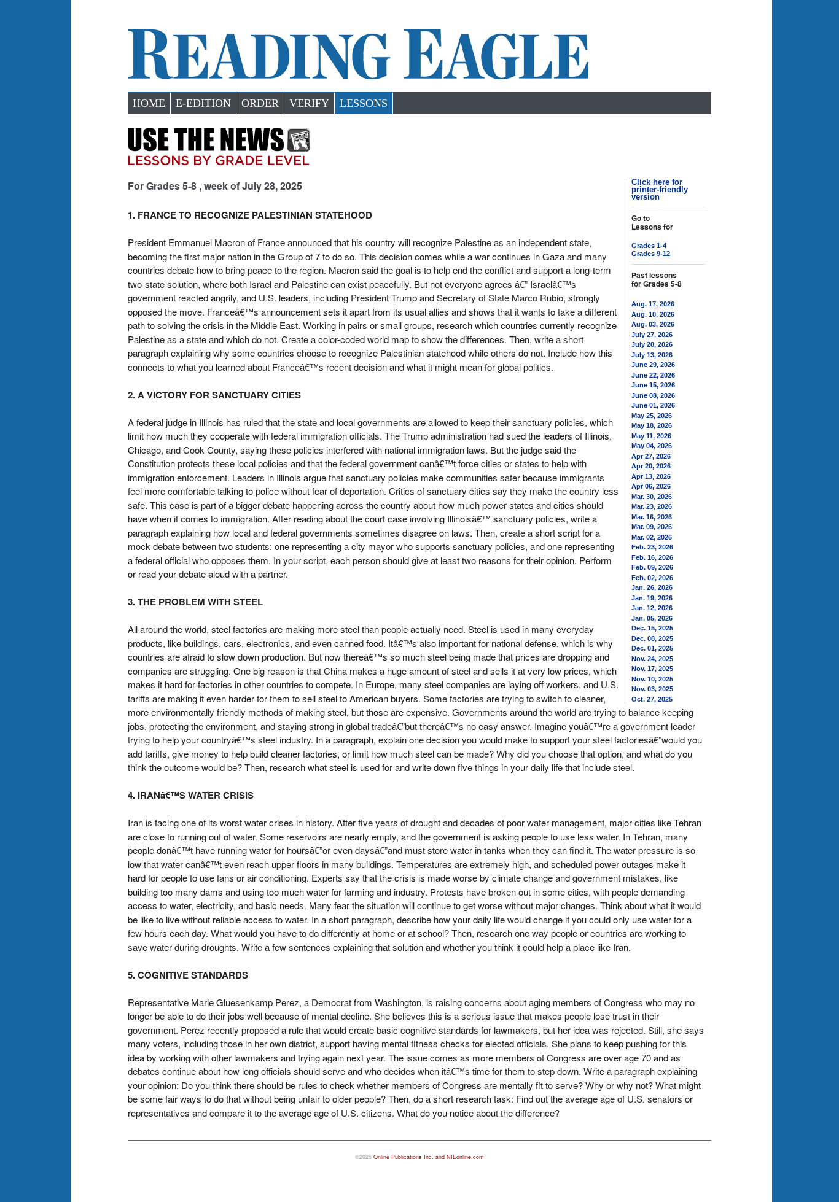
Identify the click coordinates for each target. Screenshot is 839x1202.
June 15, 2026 (653, 385)
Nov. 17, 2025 (652, 668)
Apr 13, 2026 (651, 476)
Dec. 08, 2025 (652, 638)
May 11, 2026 (651, 436)
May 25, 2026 (651, 415)
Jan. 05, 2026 (652, 618)
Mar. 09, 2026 (651, 526)
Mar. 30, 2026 (651, 496)
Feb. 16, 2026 (652, 557)
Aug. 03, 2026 (652, 324)
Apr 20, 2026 (651, 466)
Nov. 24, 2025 (652, 658)
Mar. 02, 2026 (651, 537)
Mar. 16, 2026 (651, 517)
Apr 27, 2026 (651, 456)
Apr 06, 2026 (651, 486)
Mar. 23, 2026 (651, 506)
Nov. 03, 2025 (652, 688)
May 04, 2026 (651, 445)
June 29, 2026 (653, 364)
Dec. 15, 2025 (652, 628)
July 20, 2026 (652, 344)
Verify (309, 103)
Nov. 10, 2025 (652, 679)
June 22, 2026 (653, 375)
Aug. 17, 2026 (652, 304)
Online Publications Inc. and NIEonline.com (428, 1157)
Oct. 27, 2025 (652, 699)
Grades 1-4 (648, 245)
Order (260, 103)
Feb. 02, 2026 (652, 577)
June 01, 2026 (653, 405)
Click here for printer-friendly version (659, 189)
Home (149, 103)
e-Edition (203, 103)
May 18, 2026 (651, 425)
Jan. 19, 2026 (652, 598)
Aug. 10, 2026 (652, 314)
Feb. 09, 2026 (652, 567)
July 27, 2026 (652, 334)
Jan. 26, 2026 (652, 587)
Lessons (364, 103)
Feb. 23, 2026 (652, 547)
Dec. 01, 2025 (652, 648)
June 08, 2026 (653, 395)
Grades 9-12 (650, 253)
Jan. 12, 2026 (652, 607)
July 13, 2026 (652, 355)
